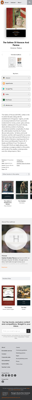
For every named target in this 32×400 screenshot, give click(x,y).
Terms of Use (21, 336)
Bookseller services (7, 350)
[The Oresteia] (22, 190)
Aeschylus (22, 203)
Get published (5, 360)
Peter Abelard (7, 206)
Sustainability (5, 363)
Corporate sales (6, 357)
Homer (4, 309)
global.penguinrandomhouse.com (11, 397)
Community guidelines (21, 350)
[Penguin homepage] (2, 2)
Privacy (17, 361)
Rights (17, 355)
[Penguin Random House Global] (6, 393)
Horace (13, 48)
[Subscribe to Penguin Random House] (28, 331)
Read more (4, 267)
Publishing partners (20, 353)
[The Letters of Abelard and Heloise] (8, 190)
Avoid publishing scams (22, 358)
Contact (4, 354)
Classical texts (20, 161)
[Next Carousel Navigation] (28, 174)
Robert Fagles (10, 309)
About (3, 347)
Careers (18, 347)
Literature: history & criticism (23, 163)
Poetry (18, 165)
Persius (19, 48)
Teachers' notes (6, 367)
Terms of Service (16, 389)
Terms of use (19, 364)
